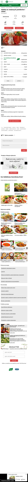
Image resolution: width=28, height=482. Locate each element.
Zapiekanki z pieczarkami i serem (8, 268)
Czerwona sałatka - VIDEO (21, 235)
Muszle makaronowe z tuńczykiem (6, 224)
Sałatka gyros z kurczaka (6, 205)
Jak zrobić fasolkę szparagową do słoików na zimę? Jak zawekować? (15, 336)
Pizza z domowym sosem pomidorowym (20, 260)
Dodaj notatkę (15, 121)
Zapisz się (14, 360)
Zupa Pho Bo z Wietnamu (6, 307)
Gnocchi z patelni (4, 291)
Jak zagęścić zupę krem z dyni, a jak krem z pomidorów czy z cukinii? (7, 260)
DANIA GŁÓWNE (22, 127)
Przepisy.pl (3, 7)
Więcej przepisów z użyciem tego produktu (9, 180)
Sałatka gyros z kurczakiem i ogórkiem (20, 194)
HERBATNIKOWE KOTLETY (7, 317)
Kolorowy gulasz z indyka (6, 310)
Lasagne (3, 271)
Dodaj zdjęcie (13, 172)
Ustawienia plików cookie (7, 480)
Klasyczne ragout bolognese (7, 294)
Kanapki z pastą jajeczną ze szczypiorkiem (10, 281)
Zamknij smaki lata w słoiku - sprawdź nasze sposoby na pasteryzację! (15, 326)
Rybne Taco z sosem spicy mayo (8, 287)
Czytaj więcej (12, 332)
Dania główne (16, 7)
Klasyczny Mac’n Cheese (6, 278)
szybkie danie (11, 130)
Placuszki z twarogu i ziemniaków (8, 313)
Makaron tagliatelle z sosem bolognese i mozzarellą (12, 274)
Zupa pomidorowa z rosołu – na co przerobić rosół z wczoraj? (7, 248)
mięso (18, 127)
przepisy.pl (5, 13)
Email (8, 80)
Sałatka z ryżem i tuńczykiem (18, 206)
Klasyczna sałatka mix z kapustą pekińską (20, 224)
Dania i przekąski (9, 7)
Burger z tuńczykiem (5, 300)
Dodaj (24, 150)
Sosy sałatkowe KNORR (17, 130)
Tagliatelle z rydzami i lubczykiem (8, 320)
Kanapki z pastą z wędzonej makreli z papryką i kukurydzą (13, 297)
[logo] (9, 2)
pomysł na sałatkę (4, 130)
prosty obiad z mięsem (7, 127)
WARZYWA (13, 127)
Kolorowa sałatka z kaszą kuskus (6, 236)
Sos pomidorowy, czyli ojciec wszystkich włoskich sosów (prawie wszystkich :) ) (20, 248)
